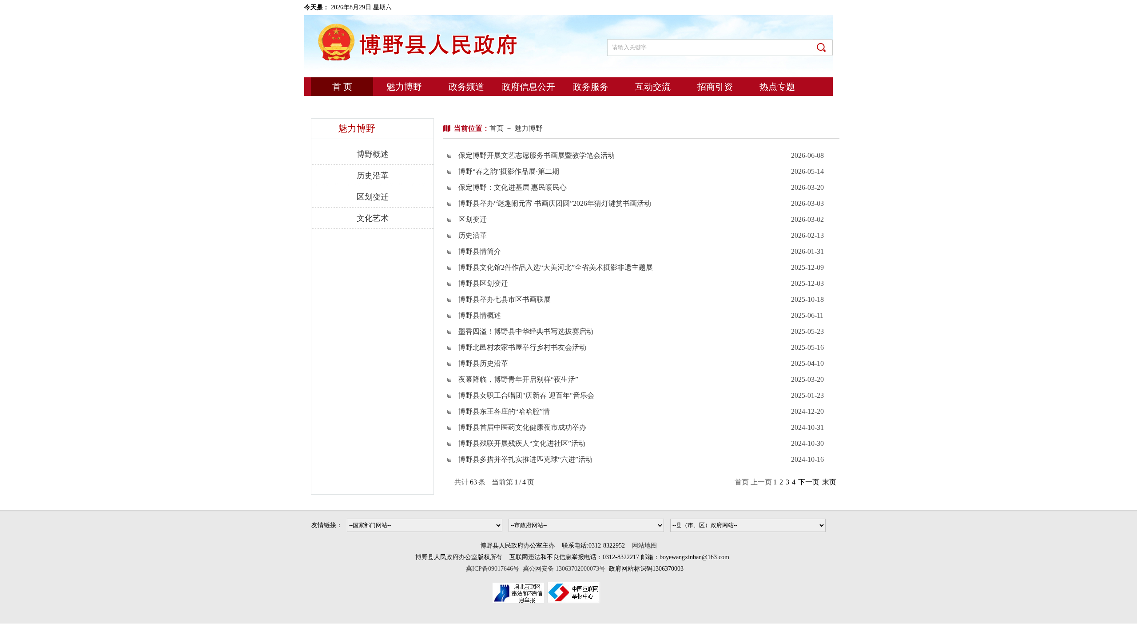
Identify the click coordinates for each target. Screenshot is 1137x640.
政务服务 (590, 87)
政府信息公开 (528, 87)
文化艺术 (373, 218)
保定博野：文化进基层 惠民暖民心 (512, 187)
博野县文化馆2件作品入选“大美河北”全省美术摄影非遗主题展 (555, 267)
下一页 (808, 482)
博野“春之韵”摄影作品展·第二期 (508, 171)
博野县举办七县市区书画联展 (504, 299)
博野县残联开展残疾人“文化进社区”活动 (521, 443)
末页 (829, 482)
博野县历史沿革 (483, 363)
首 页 (342, 87)
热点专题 (777, 87)
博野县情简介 (479, 251)
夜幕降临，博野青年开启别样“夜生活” (518, 379)
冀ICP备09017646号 (494, 568)
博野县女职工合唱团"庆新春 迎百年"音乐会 (526, 395)
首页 (496, 128)
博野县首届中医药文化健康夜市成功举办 (522, 427)
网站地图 (644, 545)
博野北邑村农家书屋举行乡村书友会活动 (522, 347)
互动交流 (653, 87)
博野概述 (373, 154)
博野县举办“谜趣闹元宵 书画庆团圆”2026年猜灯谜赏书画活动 (554, 203)
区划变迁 (373, 196)
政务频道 (466, 87)
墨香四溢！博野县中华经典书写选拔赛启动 (525, 331)
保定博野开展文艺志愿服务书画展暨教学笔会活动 (536, 155)
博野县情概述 (479, 315)
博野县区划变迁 (483, 283)
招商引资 (715, 87)
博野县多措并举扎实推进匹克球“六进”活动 (525, 459)
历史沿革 (373, 175)
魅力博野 (404, 87)
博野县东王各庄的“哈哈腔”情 (504, 411)
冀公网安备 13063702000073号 (564, 568)
